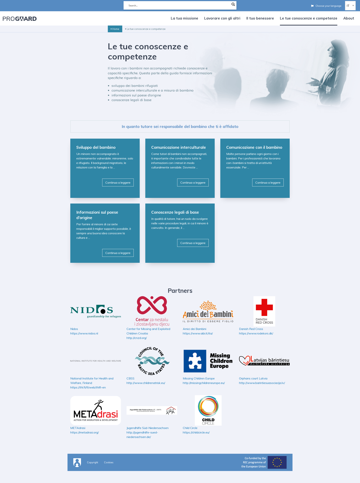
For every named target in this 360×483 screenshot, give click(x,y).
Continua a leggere (117, 182)
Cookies (108, 462)
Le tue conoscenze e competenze (308, 18)
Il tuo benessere (260, 18)
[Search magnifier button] (233, 4)
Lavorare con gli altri (222, 18)
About (348, 18)
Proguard (20, 18)
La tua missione (184, 18)
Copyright (92, 462)
